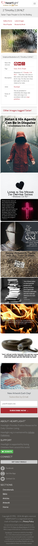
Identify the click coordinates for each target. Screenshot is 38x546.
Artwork (6, 502)
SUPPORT (6, 440)
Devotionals (8, 489)
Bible (5, 494)
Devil (19, 69)
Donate (7, 451)
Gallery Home (7, 21)
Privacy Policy (28, 521)
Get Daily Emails (19, 462)
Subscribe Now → (19, 410)
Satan (15, 69)
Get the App (11, 473)
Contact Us (10, 479)
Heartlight (17, 87)
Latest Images (19, 21)
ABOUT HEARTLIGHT (13, 421)
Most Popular (7, 24)
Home (5, 507)
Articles (6, 498)
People (24, 69)
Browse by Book (20, 24)
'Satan (28, 110)
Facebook (9, 468)
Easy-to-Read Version (20, 527)
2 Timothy (23, 57)
